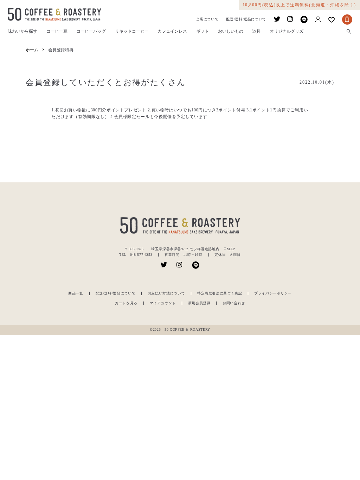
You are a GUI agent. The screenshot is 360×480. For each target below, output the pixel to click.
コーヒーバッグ (91, 31)
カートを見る (126, 303)
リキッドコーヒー (132, 31)
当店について (207, 19)
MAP (229, 249)
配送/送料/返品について (246, 19)
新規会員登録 (199, 303)
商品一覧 (75, 293)
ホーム (32, 49)
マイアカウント (163, 303)
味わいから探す (22, 31)
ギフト (202, 31)
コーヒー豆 (57, 31)
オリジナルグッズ (286, 31)
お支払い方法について (166, 293)
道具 (256, 31)
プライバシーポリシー (272, 293)
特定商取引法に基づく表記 (219, 293)
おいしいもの (230, 31)
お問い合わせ (234, 303)
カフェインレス (172, 31)
